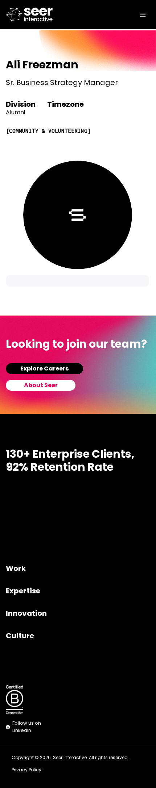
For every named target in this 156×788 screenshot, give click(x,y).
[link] (20, 14)
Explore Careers (44, 369)
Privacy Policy (26, 770)
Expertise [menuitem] (23, 591)
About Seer (41, 386)
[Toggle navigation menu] (143, 15)
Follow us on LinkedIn (26, 727)
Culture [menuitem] (20, 636)
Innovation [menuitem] (26, 614)
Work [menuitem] (16, 569)
